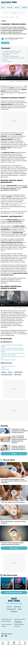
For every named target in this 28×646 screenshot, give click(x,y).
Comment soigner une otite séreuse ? (13, 502)
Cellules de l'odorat (6, 374)
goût (12, 213)
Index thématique (19, 624)
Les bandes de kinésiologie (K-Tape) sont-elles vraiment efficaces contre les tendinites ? (14, 480)
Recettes (9, 606)
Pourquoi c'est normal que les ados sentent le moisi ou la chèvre (12, 543)
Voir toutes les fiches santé (14, 592)
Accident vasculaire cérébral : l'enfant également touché (18, 583)
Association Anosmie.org (8, 366)
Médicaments (14, 611)
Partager (6, 43)
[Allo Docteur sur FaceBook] (2, 636)
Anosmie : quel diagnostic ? (11, 56)
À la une (2, 644)
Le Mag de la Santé (11, 609)
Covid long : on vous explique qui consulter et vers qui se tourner (19, 430)
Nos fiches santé (10, 575)
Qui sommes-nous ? (6, 619)
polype (5, 162)
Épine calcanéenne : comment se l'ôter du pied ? (13, 522)
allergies (10, 203)
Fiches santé (14, 644)
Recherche (19, 644)
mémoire (15, 333)
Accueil (2, 17)
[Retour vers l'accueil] (14, 2)
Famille (17, 7)
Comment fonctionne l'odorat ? (12, 51)
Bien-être (9, 7)
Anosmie (17, 17)
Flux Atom (16, 626)
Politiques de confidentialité (18, 621)
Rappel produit (17, 606)
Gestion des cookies (19, 619)
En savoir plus (7, 61)
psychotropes (6, 208)
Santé (2, 7)
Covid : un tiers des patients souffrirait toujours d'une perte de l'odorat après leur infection (12, 350)
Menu (25, 644)
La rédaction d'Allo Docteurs (15, 38)
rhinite (13, 162)
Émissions (24, 7)
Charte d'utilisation (6, 624)
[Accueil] (14, 601)
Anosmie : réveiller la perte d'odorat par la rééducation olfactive (18, 447)
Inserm (3, 367)
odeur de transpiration (16, 86)
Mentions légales (5, 621)
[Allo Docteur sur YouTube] (6, 636)
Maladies (12, 17)
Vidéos (8, 644)
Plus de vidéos (9, 460)
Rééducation (18, 374)
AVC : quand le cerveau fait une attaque (6, 585)
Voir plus (14, 453)
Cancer (19, 609)
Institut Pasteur (5, 369)
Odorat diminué (18, 372)
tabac (18, 205)
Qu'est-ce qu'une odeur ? (8, 360)
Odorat (10, 372)
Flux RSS (3, 626)
